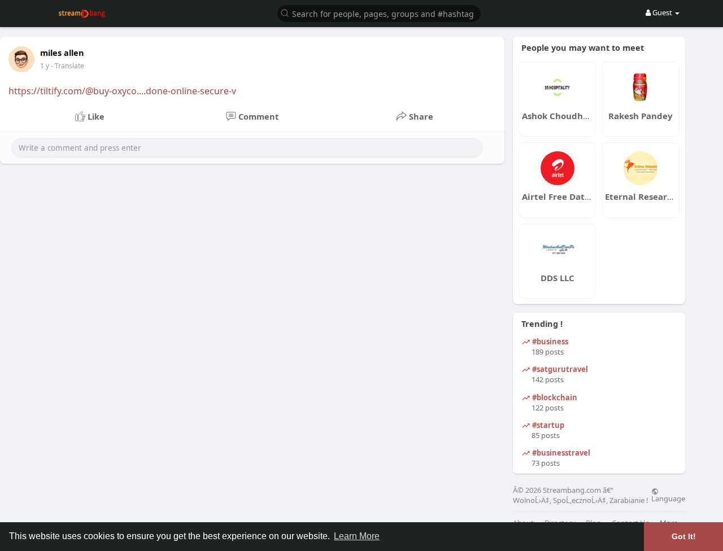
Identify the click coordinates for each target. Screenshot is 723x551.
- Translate (67, 66)
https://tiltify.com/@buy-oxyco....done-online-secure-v (122, 91)
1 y (44, 66)
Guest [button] (662, 12)
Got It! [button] (684, 536)
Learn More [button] (357, 536)
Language (668, 497)
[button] (379, 12)
